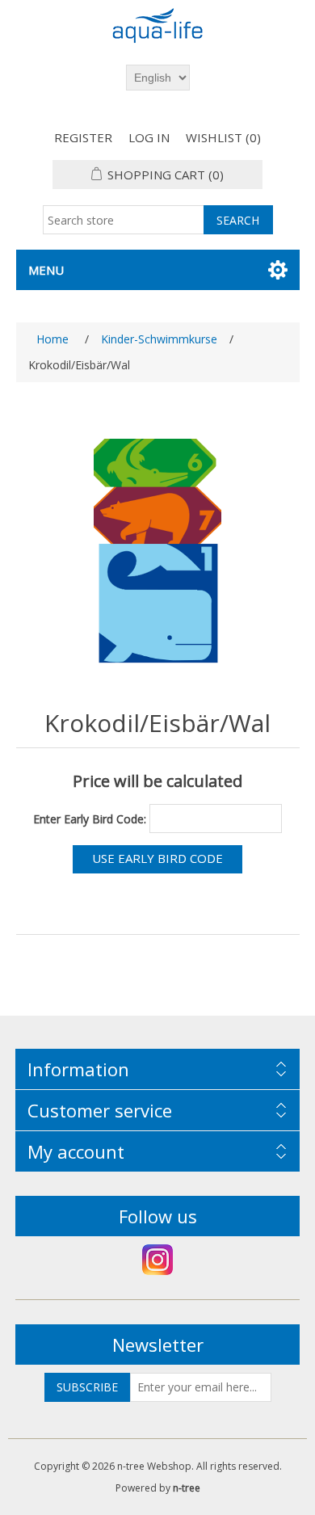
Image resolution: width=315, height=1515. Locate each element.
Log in (149, 137)
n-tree (186, 1488)
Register (83, 137)
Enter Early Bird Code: (89, 818)
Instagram (157, 1259)
